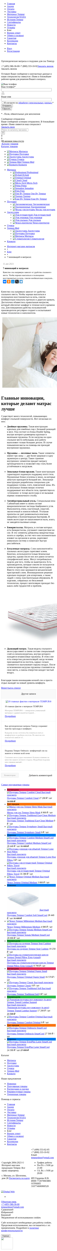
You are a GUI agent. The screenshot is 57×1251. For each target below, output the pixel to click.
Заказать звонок (45, 66)
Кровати (22, 164)
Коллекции (12, 41)
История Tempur (15, 19)
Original (27, 177)
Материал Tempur (16, 14)
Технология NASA (16, 17)
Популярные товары (17, 1086)
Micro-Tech (32, 183)
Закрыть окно (8, 127)
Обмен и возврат (15, 35)
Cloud (24, 180)
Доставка (11, 11)
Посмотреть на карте (19, 1178)
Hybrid (25, 175)
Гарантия (11, 38)
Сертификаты (14, 22)
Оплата (10, 9)
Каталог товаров (9, 143)
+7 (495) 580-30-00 (10, 1204)
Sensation (29, 188)
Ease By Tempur (39, 199)
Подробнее (10, 716)
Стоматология (37, 238)
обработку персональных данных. (35, 102)
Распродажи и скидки (18, 1089)
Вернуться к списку (11, 688)
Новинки (11, 1083)
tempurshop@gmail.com (42, 1157)
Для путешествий (42, 215)
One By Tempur (38, 193)
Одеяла (20, 159)
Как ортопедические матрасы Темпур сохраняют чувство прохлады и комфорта (26, 727)
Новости (11, 25)
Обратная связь (8, 1201)
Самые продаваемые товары (15, 784)
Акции (10, 6)
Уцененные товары (16, 1094)
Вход (9, 48)
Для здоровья (35, 217)
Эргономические (41, 204)
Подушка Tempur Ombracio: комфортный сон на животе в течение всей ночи (26, 752)
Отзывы (11, 27)
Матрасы (23, 151)
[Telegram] (21, 281)
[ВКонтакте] (4, 281)
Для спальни (34, 220)
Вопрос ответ (13, 33)
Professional (32, 172)
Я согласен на (28, 102)
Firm (22, 191)
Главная (11, 3)
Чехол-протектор (41, 223)
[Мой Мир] (13, 281)
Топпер (26, 196)
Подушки (24, 154)
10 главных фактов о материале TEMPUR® (24, 706)
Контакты (12, 43)
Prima (24, 185)
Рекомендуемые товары (19, 1091)
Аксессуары (28, 156)
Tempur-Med (28, 162)
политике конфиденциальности (20, 1229)
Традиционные (38, 207)
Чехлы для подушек (45, 209)
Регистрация (13, 51)
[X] (17, 281)
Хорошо (5, 1236)
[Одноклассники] (9, 281)
